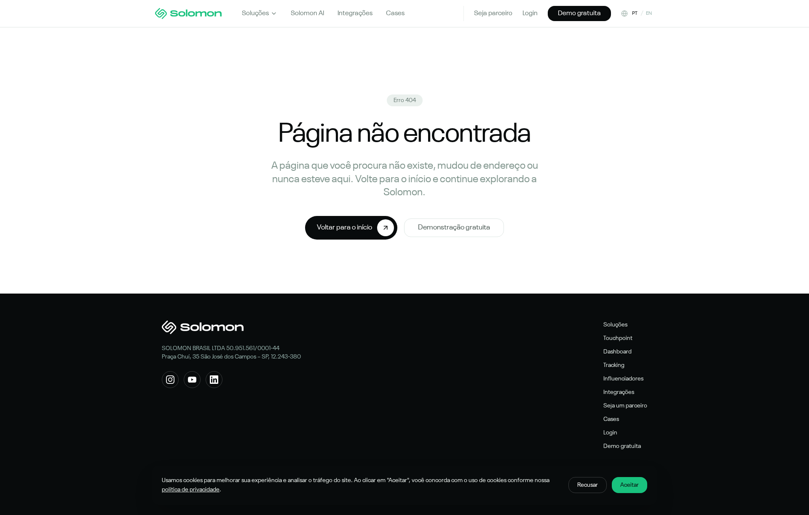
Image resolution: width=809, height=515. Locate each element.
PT (635, 13)
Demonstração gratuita (454, 227)
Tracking (613, 365)
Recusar (587, 485)
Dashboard (617, 352)
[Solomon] (188, 13)
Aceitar (629, 485)
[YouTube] (192, 379)
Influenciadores (623, 379)
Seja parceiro (493, 13)
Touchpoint (617, 338)
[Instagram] (170, 379)
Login (530, 13)
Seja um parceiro (625, 406)
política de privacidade (191, 490)
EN (649, 13)
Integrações (618, 392)
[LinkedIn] (214, 379)
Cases (611, 419)
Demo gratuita (579, 13)
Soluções (255, 13)
